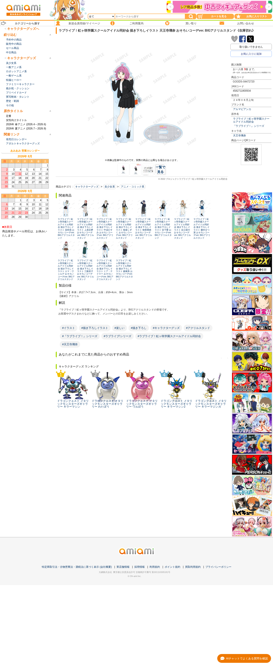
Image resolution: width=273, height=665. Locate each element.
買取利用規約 (193, 566)
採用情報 (139, 566)
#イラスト (68, 328)
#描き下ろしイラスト (94, 328)
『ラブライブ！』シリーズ (248, 125)
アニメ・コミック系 (132, 186)
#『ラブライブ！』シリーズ (79, 336)
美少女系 (110, 186)
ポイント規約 (172, 566)
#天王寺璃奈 (70, 344)
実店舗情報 (123, 566)
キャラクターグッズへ (23, 28)
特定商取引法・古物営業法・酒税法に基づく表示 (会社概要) (77, 566)
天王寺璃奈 (239, 135)
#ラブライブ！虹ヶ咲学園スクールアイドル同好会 (169, 336)
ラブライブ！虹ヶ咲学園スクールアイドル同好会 (251, 120)
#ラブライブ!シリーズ (117, 336)
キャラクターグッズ (87, 186)
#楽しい (120, 328)
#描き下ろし (138, 328)
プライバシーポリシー (218, 566)
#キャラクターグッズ (166, 328)
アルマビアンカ (242, 109)
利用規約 (154, 566)
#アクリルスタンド (198, 328)
